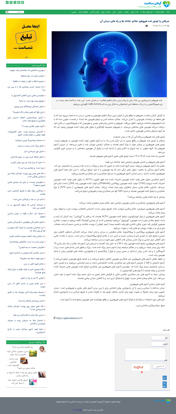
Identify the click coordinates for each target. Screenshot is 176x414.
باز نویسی (163, 384)
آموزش (100, 401)
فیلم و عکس (94, 12)
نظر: (166, 360)
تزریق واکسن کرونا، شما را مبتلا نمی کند (18, 381)
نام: (166, 338)
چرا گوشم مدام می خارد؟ (22, 347)
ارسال (163, 377)
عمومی (74, 12)
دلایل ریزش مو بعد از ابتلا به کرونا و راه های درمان (22, 374)
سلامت (86, 401)
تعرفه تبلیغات (60, 401)
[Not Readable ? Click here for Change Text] (141, 372)
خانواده (107, 401)
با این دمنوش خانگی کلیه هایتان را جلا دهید (18, 353)
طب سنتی (134, 12)
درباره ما (79, 401)
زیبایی (120, 12)
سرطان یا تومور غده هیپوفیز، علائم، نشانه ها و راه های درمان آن (134, 21)
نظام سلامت (159, 12)
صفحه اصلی (115, 401)
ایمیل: (166, 344)
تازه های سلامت (146, 12)
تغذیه (126, 12)
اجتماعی (93, 401)
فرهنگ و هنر (83, 12)
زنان (114, 12)
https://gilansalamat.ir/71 (69, 318)
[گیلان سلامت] (162, 401)
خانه (167, 12)
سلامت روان (105, 12)
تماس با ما (71, 401)
